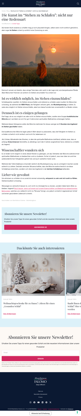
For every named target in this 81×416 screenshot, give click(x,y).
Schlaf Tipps (16, 24)
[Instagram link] (30, 402)
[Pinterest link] (46, 402)
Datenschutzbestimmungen (31, 363)
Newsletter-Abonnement (40, 394)
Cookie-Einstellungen (53, 409)
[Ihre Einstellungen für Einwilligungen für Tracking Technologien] (77, 412)
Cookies (45, 409)
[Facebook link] (34, 402)
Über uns (40, 391)
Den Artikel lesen (9, 314)
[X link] (50, 402)
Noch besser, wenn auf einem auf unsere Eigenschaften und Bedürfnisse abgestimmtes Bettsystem (39, 190)
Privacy (40, 397)
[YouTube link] (38, 402)
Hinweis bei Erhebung (40, 413)
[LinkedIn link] (42, 402)
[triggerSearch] (78, 3)
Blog (8, 11)
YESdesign (70, 409)
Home (3, 11)
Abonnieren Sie (40, 227)
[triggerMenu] (3, 3)
